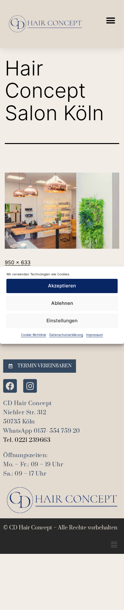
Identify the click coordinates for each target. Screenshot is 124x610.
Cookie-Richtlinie (33, 335)
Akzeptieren (62, 286)
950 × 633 (18, 262)
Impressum (94, 335)
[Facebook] (10, 386)
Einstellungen (62, 321)
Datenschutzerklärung (66, 335)
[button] (110, 21)
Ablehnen (62, 303)
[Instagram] (30, 386)
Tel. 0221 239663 (27, 440)
